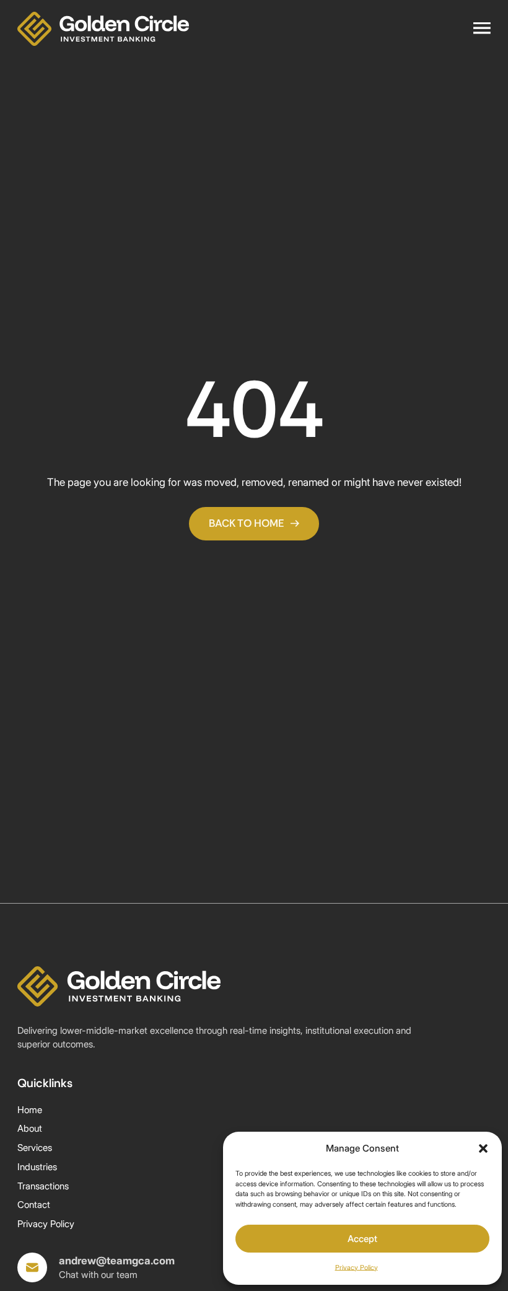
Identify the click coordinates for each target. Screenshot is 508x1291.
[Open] (482, 28)
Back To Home (246, 523)
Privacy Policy (356, 1267)
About (29, 1128)
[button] (483, 1148)
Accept (362, 1239)
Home (29, 1110)
